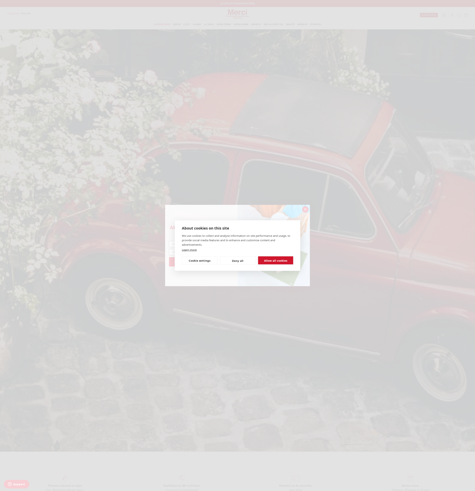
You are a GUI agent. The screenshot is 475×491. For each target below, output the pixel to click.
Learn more (189, 250)
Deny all (237, 260)
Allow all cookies (275, 260)
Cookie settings (199, 260)
